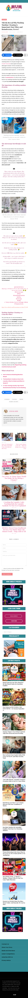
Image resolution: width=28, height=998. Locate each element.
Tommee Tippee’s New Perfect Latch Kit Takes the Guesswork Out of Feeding (14, 732)
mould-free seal (6, 64)
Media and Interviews (8, 950)
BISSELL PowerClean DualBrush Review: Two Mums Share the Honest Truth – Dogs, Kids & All (14, 529)
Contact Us (5, 944)
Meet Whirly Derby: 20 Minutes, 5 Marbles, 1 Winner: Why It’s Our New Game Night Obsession (13, 878)
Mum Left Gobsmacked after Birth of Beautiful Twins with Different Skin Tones (7, 446)
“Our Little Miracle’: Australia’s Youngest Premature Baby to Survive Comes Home (14, 780)
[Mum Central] (14, 8)
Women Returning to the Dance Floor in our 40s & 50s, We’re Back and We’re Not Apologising (14, 853)
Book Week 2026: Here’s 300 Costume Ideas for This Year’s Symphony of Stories (13, 804)
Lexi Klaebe (5, 31)
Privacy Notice (6, 960)
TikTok (21, 399)
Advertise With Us (7, 957)
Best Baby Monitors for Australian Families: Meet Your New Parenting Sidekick (12, 829)
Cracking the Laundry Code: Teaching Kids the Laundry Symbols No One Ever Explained (14, 504)
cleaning (14, 399)
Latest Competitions (8, 954)
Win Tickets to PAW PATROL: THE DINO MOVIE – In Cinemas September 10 (13, 708)
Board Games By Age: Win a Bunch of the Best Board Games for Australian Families (13, 684)
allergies (7, 399)
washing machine (13, 401)
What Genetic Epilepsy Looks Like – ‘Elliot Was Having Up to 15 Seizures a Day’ (20, 446)
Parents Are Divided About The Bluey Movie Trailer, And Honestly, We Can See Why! (14, 902)
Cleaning (4, 19)
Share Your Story (7, 947)
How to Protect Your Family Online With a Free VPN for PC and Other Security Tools (14, 756)
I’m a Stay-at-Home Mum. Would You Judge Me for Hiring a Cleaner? (14, 478)
